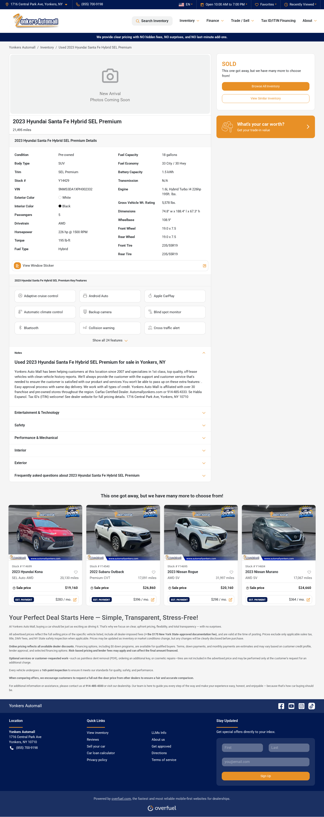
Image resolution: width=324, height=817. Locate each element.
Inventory (47, 47)
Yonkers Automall (22, 47)
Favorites (267, 4)
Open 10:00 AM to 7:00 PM (225, 4)
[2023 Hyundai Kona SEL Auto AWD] (45, 532)
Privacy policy (97, 760)
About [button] (307, 21)
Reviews (93, 740)
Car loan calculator (101, 753)
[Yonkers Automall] (34, 21)
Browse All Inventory (266, 86)
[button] (38, 4)
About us (158, 740)
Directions (159, 753)
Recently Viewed (302, 4)
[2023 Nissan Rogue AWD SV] (201, 532)
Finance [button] (213, 21)
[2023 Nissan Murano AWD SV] (279, 532)
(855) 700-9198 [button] (92, 4)
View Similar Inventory (266, 98)
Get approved (161, 746)
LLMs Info (159, 733)
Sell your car (96, 746)
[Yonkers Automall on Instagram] (300, 705)
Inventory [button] (187, 21)
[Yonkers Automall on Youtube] (290, 705)
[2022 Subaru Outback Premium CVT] (123, 532)
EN (188, 4)
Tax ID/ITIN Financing (278, 21)
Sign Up (266, 776)
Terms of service (164, 760)
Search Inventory (154, 21)
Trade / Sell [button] (240, 21)
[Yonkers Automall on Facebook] (279, 705)
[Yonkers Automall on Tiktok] (310, 705)
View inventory (97, 733)
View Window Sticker (38, 266)
